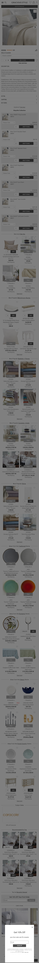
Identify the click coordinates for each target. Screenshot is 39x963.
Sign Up (19, 945)
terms (23, 952)
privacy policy (26, 952)
